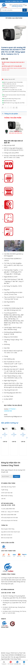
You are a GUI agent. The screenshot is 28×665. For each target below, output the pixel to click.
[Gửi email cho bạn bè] (11, 107)
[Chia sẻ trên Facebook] (5, 107)
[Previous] (1, 441)
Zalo (24, 664)
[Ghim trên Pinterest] (14, 107)
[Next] (27, 441)
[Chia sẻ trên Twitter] (8, 107)
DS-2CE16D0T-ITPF (23, 435)
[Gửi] (24, 10)
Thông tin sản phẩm (11, 114)
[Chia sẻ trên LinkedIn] (16, 107)
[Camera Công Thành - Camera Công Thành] (4, 5)
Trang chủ (4, 664)
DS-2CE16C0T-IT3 (5, 435)
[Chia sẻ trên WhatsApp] (2, 107)
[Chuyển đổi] (2, 113)
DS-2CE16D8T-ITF (14, 435)
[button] (26, 5)
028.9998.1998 (17, 664)
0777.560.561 (11, 664)
